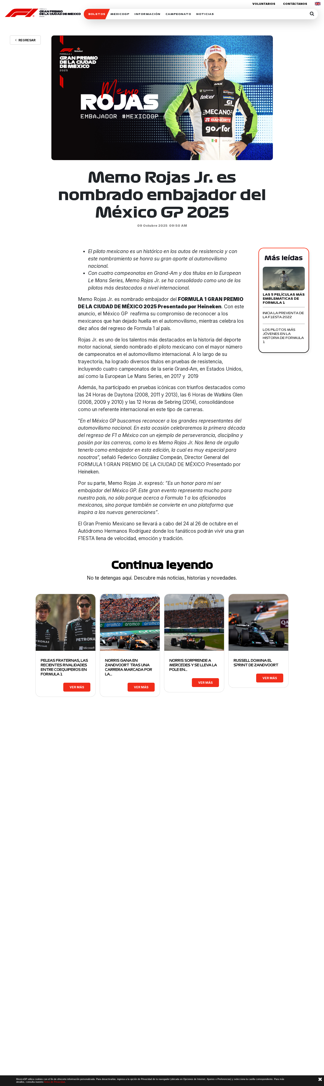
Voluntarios (263, 4)
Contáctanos (295, 4)
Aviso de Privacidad (54, 1082)
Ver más (77, 687)
